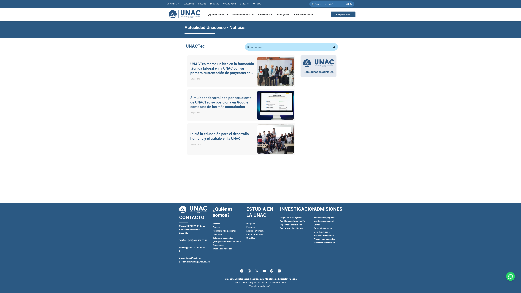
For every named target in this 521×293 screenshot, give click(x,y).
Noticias (257, 4)
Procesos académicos (324, 235)
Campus (216, 227)
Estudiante (189, 4)
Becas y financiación (323, 228)
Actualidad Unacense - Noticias (215, 27)
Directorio (217, 234)
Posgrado (250, 227)
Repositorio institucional (291, 224)
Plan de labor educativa (324, 239)
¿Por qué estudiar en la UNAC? (227, 241)
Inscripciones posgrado (324, 221)
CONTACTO (191, 217)
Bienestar (244, 4)
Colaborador (229, 4)
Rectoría (216, 223)
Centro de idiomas (254, 234)
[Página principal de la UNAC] (185, 14)
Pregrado (250, 223)
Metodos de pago (322, 231)
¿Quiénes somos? (223, 212)
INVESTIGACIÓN (298, 209)
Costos (317, 224)
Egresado (214, 4)
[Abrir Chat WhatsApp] (510, 276)
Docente (202, 4)
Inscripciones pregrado (324, 217)
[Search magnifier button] (351, 4)
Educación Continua (255, 230)
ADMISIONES (328, 209)
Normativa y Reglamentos (224, 230)
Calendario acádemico (223, 238)
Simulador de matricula (324, 242)
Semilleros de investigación (292, 221)
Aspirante (172, 4)
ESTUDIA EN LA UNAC (259, 212)
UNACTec (250, 238)
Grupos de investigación (291, 217)
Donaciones (218, 245)
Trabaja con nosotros (222, 248)
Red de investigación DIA (291, 228)
